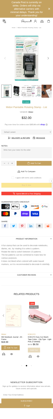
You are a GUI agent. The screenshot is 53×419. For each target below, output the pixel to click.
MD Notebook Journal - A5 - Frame (12, 338)
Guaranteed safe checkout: (15, 202)
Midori (30, 112)
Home (13, 27)
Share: (4, 221)
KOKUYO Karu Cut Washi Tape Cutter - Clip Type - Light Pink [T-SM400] (39, 339)
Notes (4, 146)
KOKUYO (31, 334)
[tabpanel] (13, 331)
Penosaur (26, 21)
